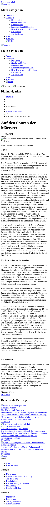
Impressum (10, 497)
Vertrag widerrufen (13, 501)
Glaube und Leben (18, 22)
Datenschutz (11, 499)
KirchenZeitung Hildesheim (17, 483)
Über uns (10, 38)
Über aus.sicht (12, 465)
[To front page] (4, 456)
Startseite (9, 15)
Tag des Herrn (17, 34)
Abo (8, 36)
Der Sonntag (16, 20)
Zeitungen (10, 18)
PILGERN (5, 394)
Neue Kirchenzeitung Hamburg (24, 29)
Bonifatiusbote (17, 25)
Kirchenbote (16, 31)
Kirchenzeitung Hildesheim (22, 27)
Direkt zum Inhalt (8, 2)
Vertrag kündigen (13, 504)
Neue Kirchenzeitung (14, 111)
